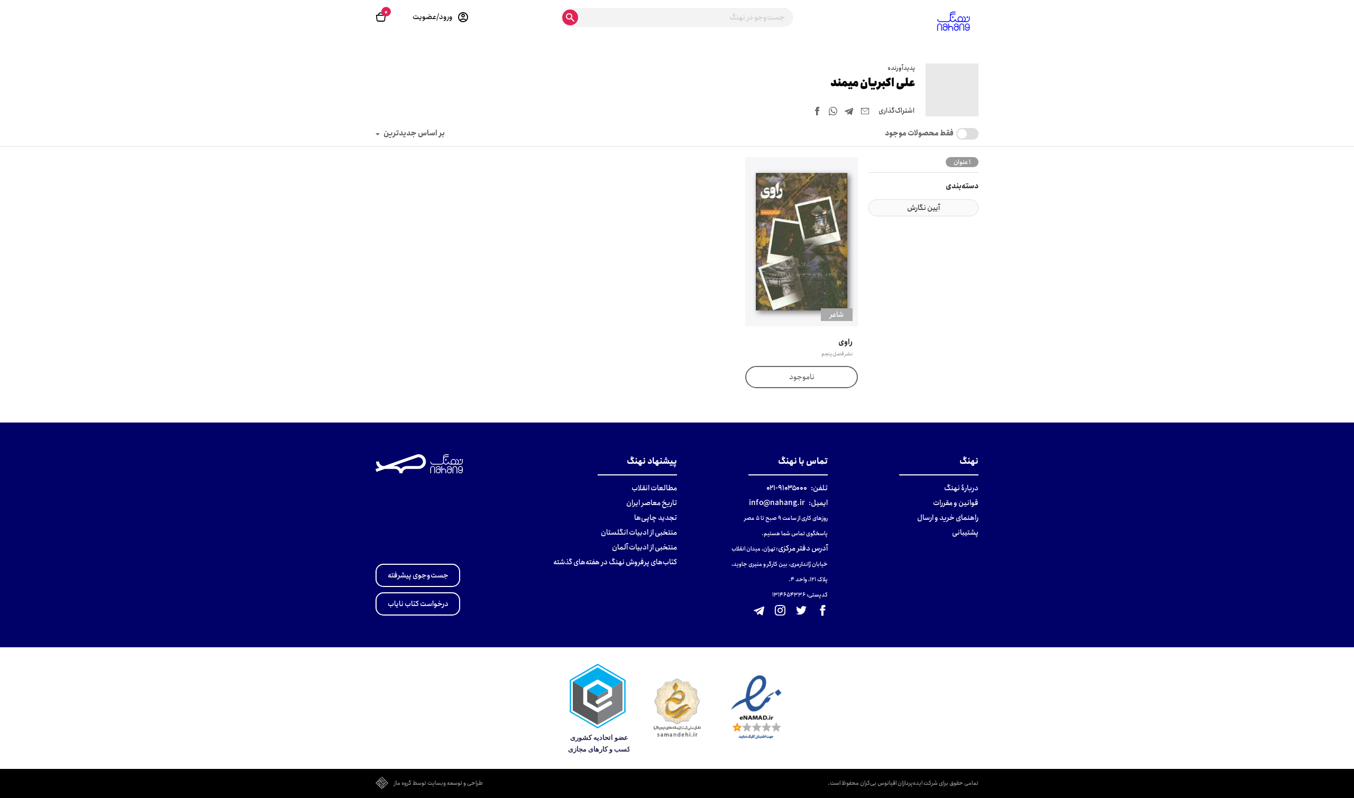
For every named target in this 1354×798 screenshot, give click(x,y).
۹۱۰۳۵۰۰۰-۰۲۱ (786, 488)
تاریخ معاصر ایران (651, 503)
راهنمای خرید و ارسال (947, 518)
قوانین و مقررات (955, 503)
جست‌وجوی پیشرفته (418, 575)
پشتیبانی (965, 532)
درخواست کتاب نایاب (418, 604)
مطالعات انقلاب (654, 488)
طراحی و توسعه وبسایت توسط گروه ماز (438, 783)
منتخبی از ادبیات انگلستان (639, 532)
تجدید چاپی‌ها (655, 518)
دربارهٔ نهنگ (961, 488)
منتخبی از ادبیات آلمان (644, 547)
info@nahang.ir (777, 503)
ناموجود (802, 377)
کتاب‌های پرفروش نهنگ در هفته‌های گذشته (615, 562)
